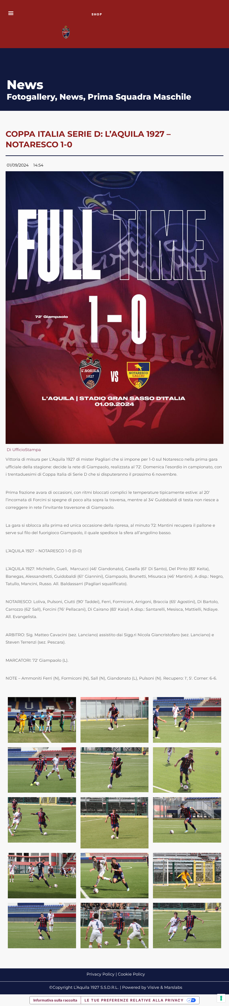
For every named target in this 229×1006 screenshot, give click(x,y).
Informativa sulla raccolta (55, 1000)
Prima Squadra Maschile (139, 97)
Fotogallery (31, 97)
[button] (11, 13)
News (71, 97)
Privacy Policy (100, 974)
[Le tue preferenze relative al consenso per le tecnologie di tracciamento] (221, 998)
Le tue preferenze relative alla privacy (134, 1000)
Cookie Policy (131, 974)
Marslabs (173, 987)
